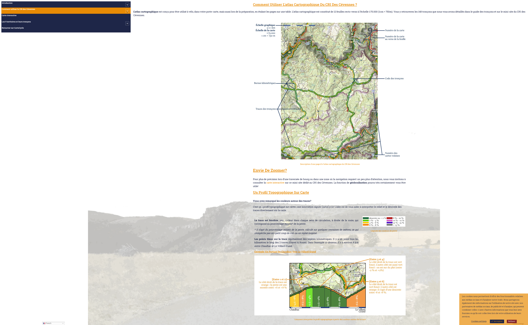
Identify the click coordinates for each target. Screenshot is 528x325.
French (48, 323)
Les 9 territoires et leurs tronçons (16, 22)
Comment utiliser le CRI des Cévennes (18, 9)
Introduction (7, 3)
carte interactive (275, 182)
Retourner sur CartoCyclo (13, 28)
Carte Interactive (9, 15)
